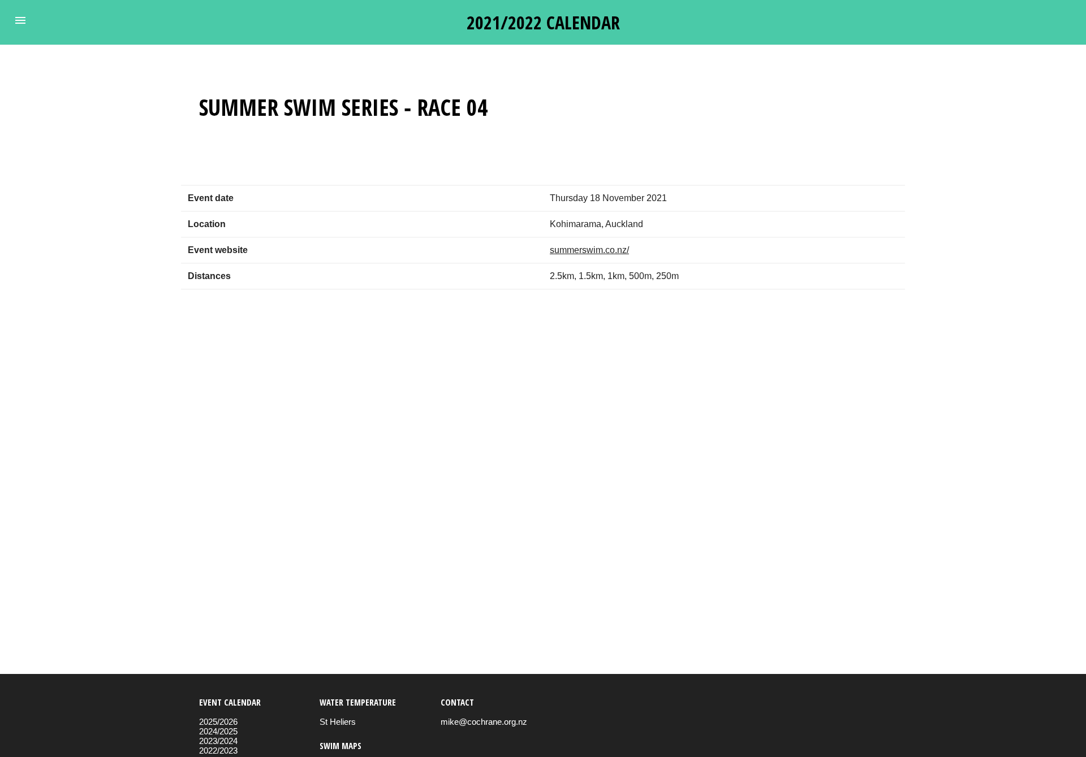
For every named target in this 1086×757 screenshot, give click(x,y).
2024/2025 (218, 731)
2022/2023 (218, 750)
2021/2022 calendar (543, 22)
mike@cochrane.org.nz (484, 721)
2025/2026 (218, 721)
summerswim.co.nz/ (589, 250)
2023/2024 (218, 741)
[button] (20, 20)
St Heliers (338, 721)
